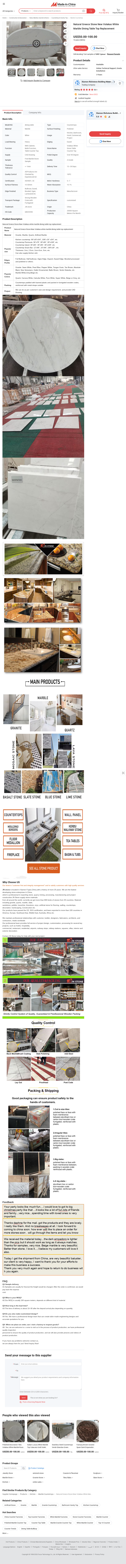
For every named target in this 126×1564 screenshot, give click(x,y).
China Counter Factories (13, 1517)
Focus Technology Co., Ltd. (47, 1554)
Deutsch (72, 1547)
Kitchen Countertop (90, 1505)
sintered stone (38, 1473)
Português (36, 1547)
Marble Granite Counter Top (60, 1523)
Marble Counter (102, 1517)
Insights (68, 1544)
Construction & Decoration (18, 18)
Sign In (77, 101)
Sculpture (97, 1473)
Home (4, 18)
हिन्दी (110, 1547)
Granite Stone (38, 1477)
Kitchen (5, 1482)
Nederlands (82, 1547)
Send (23, 1397)
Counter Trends (10, 1528)
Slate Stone (97, 1477)
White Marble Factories (59, 1517)
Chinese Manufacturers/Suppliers (41, 1542)
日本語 (104, 1547)
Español (27, 1547)
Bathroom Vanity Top (70, 1505)
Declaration (88, 1554)
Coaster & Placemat (70, 1473)
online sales (37, 1482)
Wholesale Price (74, 1542)
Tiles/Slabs (67, 1477)
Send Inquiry (80, 48)
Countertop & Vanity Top (59, 18)
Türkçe (51, 1549)
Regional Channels (99, 1542)
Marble (34, 1505)
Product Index (113, 1542)
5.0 (98, 116)
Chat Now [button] (100, 48)
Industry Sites (86, 1542)
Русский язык (55, 1547)
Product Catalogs (37, 1468)
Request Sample (113, 54)
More (4, 1533)
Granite (23, 1505)
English (19, 1547)
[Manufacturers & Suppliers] (63, 4)
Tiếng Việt (59, 1549)
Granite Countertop (49, 1505)
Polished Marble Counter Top (15, 1523)
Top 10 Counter (104, 1523)
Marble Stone (7, 1477)
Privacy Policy (99, 1554)
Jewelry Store (7, 1473)
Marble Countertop (76, 18)
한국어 (97, 1547)
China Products (22, 1542)
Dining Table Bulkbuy (29, 1528)
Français (45, 1547)
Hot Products (10, 1542)
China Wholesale (60, 1542)
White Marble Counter (85, 1523)
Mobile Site (59, 1544)
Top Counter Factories (36, 1517)
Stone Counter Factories (82, 1517)
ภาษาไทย (117, 1547)
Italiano (64, 1547)
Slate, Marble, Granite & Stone (39, 18)
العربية (90, 1547)
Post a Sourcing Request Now (32, 1402)
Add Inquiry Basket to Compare (36, 80)
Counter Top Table (38, 1523)
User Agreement (76, 1554)
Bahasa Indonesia (71, 1549)
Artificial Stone (10, 1505)
